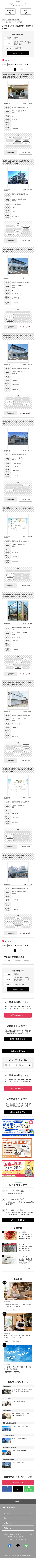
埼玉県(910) (27, 960)
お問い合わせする (18, 1015)
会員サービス (8, 1523)
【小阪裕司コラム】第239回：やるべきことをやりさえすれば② (18, 1368)
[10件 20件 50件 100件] (26, 64)
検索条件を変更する (18, 53)
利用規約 (6, 1534)
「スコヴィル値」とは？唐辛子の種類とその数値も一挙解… (25, 1236)
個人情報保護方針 (10, 1537)
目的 (5, 1518)
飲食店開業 (16, 1341)
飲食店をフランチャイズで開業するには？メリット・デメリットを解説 (18, 1336)
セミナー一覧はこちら (18, 1220)
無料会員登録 (17, 1482)
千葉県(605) (18, 960)
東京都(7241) (8, 960)
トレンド (16, 1372)
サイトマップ (22, 1539)
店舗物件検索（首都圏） (13, 19)
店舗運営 (16, 1310)
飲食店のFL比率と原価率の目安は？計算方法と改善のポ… (25, 1261)
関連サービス (8, 1528)
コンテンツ (7, 1513)
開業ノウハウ (8, 1310)
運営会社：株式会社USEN (17, 1534)
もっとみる (29, 1268)
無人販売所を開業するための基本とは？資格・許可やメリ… (25, 1248)
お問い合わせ (13, 1539)
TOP (3, 19)
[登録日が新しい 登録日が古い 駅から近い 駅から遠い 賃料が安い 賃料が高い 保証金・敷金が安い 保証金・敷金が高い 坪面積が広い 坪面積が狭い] (12, 64)
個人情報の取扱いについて (23, 1537)
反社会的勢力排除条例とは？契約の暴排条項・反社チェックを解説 (18, 1305)
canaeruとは (28, 1534)
